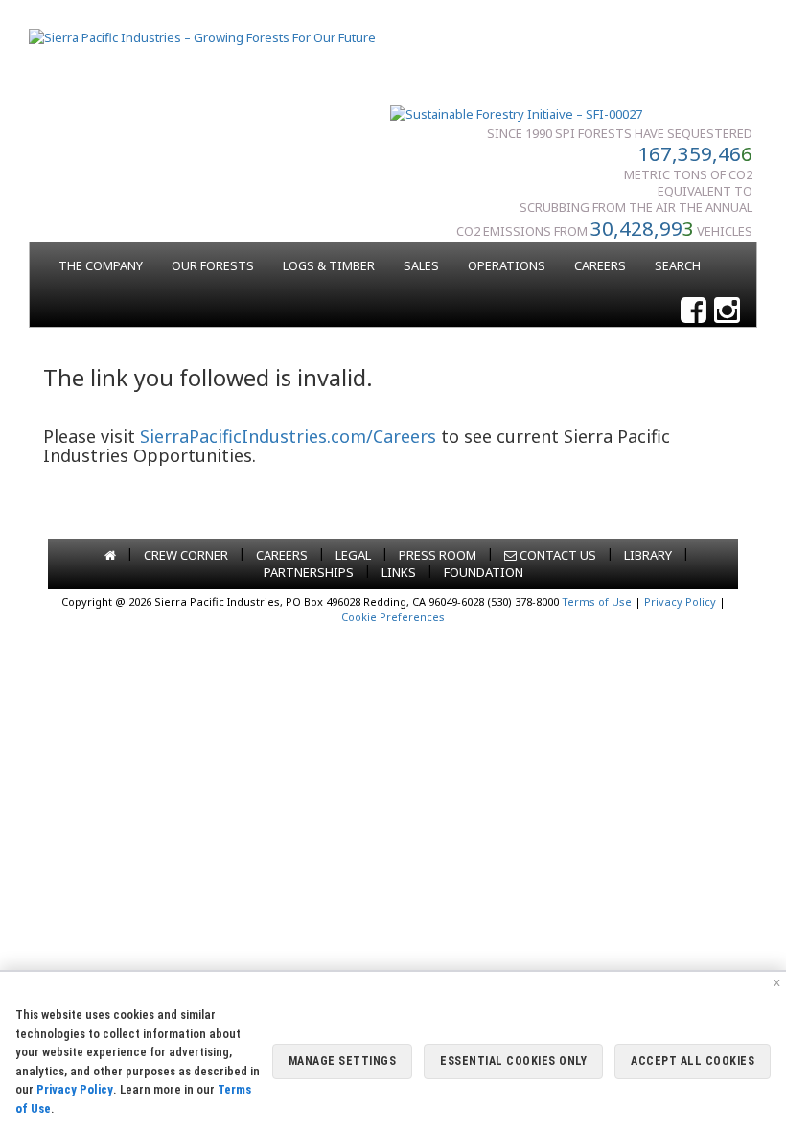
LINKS (398, 572)
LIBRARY (648, 555)
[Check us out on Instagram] (727, 311)
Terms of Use (597, 601)
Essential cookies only (513, 1061)
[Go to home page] (110, 555)
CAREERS (600, 266)
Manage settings (343, 1061)
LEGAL (353, 555)
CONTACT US (556, 555)
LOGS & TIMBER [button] (329, 266)
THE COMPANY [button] (100, 266)
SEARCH (678, 266)
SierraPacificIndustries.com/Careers (288, 436)
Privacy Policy (680, 601)
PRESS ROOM (437, 555)
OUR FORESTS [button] (213, 266)
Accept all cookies (692, 1061)
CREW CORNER (186, 555)
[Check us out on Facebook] (693, 311)
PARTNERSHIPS (309, 572)
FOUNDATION (483, 572)
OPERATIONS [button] (506, 266)
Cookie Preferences (393, 617)
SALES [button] (421, 266)
